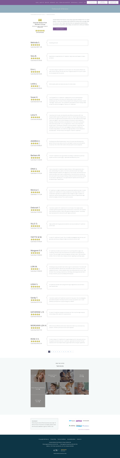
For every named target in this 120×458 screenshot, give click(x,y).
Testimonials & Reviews (50, 14)
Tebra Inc (47, 439)
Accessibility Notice (71, 439)
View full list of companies (83, 429)
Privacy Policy (53, 439)
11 (70, 351)
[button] (103, 2)
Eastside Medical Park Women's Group (38, 14)
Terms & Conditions (62, 439)
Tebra (65, 453)
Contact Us (79, 439)
